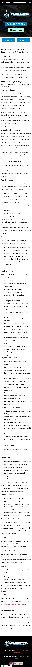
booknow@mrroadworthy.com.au (12, 604)
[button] (29, 2)
